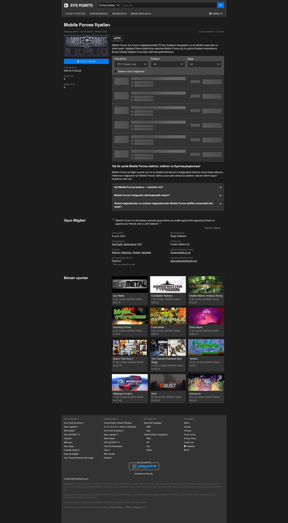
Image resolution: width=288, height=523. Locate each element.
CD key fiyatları (75, 13)
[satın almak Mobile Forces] (168, 82)
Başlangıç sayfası (78, 5)
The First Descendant (113, 446)
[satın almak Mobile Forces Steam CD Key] (168, 111)
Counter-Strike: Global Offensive (118, 422)
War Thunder (109, 453)
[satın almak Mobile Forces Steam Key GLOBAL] (168, 125)
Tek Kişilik (117, 244)
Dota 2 (107, 449)
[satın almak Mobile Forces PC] (168, 154)
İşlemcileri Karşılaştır (153, 422)
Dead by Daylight (71, 453)
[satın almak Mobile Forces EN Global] (168, 96)
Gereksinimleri (99, 13)
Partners (187, 430)
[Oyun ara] (220, 5)
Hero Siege (69, 446)
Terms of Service (133, 507)
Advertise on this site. (144, 473)
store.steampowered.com (183, 261)
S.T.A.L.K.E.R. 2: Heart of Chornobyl (120, 426)
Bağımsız (127, 252)
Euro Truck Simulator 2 (74, 422)
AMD (148, 426)
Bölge (191, 58)
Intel (148, 430)
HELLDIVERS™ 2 (72, 434)
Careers (187, 426)
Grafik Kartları (140, 13)
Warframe (68, 442)
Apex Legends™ (71, 426)
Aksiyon (116, 252)
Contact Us (189, 442)
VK (187, 449)
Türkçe (215, 13)
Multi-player (130, 244)
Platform (155, 58)
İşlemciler (118, 13)
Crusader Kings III (71, 449)
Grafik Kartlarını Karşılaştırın (156, 434)
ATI (147, 442)
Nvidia (149, 449)
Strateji (136, 252)
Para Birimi (120, 58)
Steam (217, 227)
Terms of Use (189, 434)
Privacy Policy (190, 438)
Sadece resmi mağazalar (131, 71)
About (186, 422)
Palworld (67, 438)
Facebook (190, 446)
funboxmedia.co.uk (180, 252)
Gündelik (146, 252)
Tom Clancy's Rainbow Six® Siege (78, 457)
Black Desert (69, 430)
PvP (139, 244)
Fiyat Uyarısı (87, 61)
